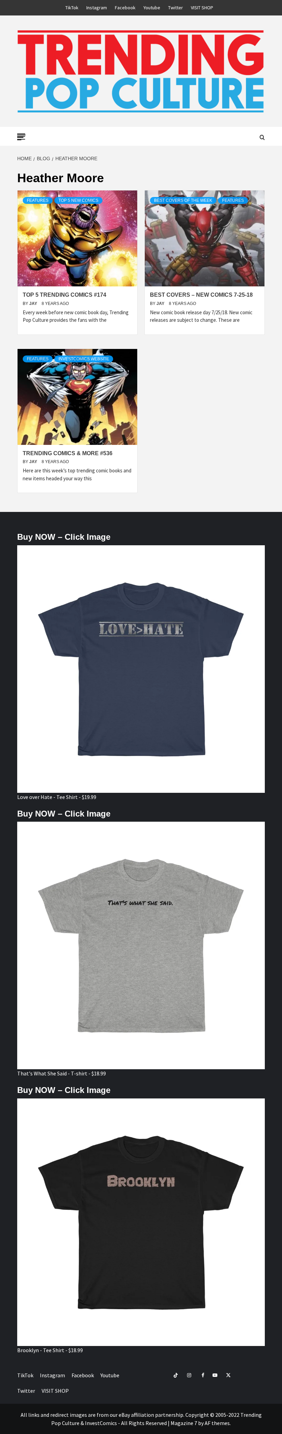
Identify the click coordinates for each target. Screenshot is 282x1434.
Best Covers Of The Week (183, 200)
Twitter (175, 7)
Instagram (96, 7)
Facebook (125, 7)
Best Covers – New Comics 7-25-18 (201, 295)
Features (37, 200)
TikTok (71, 7)
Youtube (151, 7)
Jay (33, 303)
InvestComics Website (83, 359)
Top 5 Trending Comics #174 (64, 295)
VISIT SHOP (202, 7)
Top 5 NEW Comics (78, 200)
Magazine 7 (184, 1423)
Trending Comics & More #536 (67, 453)
